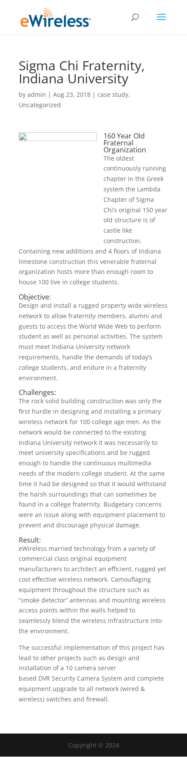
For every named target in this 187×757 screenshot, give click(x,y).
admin (36, 94)
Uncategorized (40, 105)
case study (112, 94)
